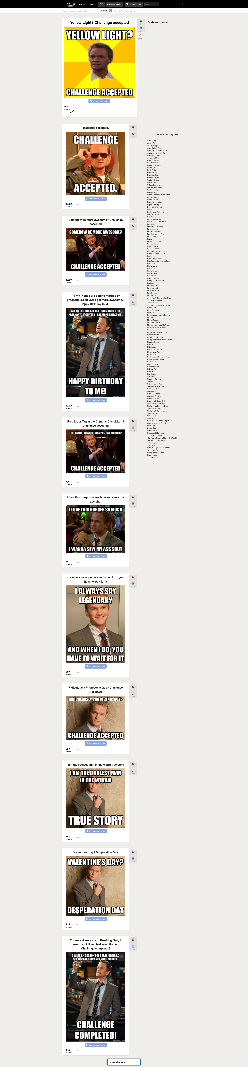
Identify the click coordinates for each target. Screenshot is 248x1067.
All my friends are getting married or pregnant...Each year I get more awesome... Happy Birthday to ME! (95, 299)
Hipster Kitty (152, 275)
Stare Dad (151, 425)
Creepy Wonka (152, 199)
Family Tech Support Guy (156, 221)
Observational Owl (154, 330)
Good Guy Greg (153, 248)
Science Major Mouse (155, 384)
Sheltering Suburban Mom (157, 411)
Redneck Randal (153, 366)
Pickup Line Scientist (155, 349)
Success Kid (152, 430)
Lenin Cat (150, 312)
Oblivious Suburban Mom (156, 327)
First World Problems (155, 226)
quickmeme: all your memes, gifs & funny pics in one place (69, 4)
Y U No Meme (152, 457)
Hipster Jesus (152, 273)
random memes (101, 4)
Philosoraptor (152, 347)
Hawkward (151, 256)
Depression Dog (153, 204)
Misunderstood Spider (155, 322)
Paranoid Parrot (153, 342)
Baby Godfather (153, 160)
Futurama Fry (152, 239)
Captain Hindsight (153, 180)
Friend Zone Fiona (154, 236)
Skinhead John (152, 415)
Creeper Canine (153, 197)
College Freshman (154, 185)
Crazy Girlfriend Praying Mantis (159, 194)
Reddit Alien (151, 361)
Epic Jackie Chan (153, 214)
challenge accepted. (95, 128)
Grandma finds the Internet (157, 251)
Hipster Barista (152, 266)
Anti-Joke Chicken (154, 155)
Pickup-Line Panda (154, 352)
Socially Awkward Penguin (157, 423)
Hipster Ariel (151, 263)
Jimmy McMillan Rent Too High (159, 298)
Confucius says (153, 189)
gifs (135, 11)
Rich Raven (151, 371)
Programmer (151, 354)
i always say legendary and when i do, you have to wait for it (96, 579)
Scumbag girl (152, 391)
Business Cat (152, 172)
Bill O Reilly (151, 170)
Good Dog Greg (153, 246)
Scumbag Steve (153, 398)
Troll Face (151, 445)
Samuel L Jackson (154, 379)
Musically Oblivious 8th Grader (158, 325)
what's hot (83, 4)
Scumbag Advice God (155, 386)
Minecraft (150, 317)
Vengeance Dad (153, 450)
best (92, 4)
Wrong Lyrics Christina (155, 452)
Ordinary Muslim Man (155, 337)
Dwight (149, 209)
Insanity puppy (152, 293)
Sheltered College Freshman (157, 406)
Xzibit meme (152, 455)
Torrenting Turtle (153, 443)
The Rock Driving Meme (156, 440)
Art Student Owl (153, 158)
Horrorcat (150, 283)
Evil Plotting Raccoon (155, 217)
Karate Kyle (151, 307)
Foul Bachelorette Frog (155, 234)
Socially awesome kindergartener (159, 420)
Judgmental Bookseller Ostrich (158, 305)
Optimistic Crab (153, 334)
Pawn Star (151, 344)
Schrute (150, 381)
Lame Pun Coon (153, 310)
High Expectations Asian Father (159, 261)
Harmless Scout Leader (156, 253)
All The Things (152, 145)
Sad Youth (151, 376)
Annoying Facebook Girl (156, 153)
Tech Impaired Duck (154, 435)
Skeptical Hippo (153, 413)
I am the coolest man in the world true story (96, 764)
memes (129, 11)
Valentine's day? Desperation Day (95, 852)
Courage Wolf (152, 192)
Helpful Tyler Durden (154, 258)
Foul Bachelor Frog (154, 231)
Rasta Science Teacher (156, 359)
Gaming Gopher (153, 244)
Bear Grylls (151, 167)
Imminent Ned (152, 288)
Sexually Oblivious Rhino (156, 403)
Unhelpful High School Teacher (158, 447)
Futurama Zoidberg (154, 241)
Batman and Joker (154, 165)
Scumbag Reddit (153, 393)
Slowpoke (150, 418)
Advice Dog (151, 140)
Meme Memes (152, 320)
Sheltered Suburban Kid (156, 408)
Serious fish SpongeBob (156, 401)
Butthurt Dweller (153, 177)
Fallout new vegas (154, 219)
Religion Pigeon (153, 369)
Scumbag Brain (153, 388)
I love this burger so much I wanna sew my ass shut (95, 499)
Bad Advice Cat (153, 162)
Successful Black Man (155, 433)
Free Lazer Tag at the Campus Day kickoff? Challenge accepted (95, 423)
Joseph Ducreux (153, 302)
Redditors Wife (152, 364)
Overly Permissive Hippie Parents (160, 339)
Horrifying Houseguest (155, 280)
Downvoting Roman (154, 207)
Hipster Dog (151, 268)
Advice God (151, 143)
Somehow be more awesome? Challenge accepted (95, 222)
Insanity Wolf (152, 295)
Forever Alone (152, 229)
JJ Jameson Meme (154, 300)
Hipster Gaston (152, 271)
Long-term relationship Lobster (158, 315)
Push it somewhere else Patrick (159, 357)
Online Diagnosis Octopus (157, 332)
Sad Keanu (151, 374)
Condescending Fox (154, 187)
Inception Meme (153, 290)
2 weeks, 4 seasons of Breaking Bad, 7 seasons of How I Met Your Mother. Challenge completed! (95, 944)
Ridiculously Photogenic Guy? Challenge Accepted (95, 689)
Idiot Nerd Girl (152, 285)
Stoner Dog (151, 428)
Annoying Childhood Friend (157, 150)
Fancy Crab (151, 224)
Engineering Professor (155, 212)
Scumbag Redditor (154, 396)
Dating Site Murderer (155, 202)
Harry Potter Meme (154, 278)
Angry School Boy (154, 148)
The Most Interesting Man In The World (162, 438)
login (182, 4)
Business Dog (152, 175)
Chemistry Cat (152, 182)
